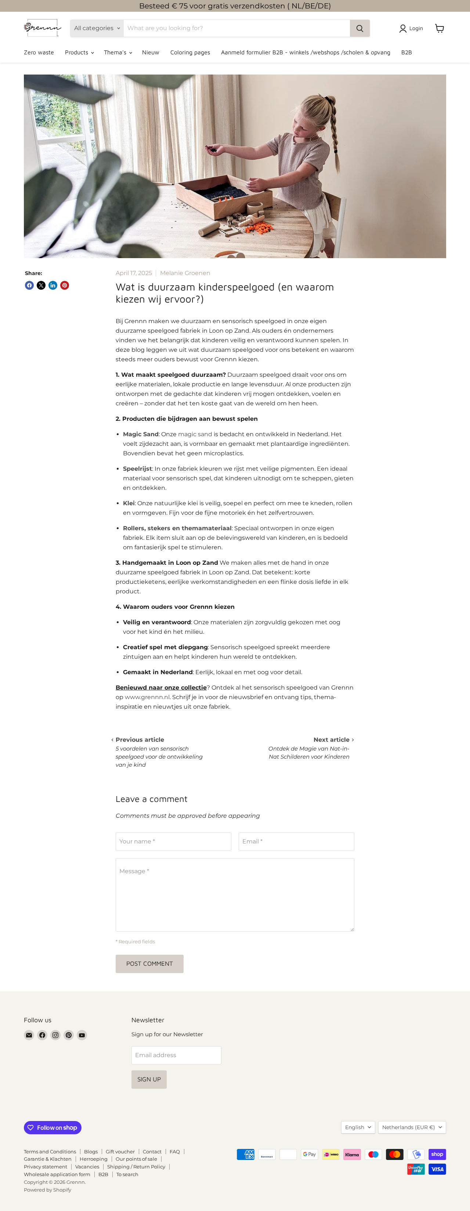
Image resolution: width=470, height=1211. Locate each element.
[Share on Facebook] (29, 285)
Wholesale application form (57, 1174)
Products (77, 52)
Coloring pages (190, 52)
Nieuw (150, 52)
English (354, 1127)
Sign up (149, 1079)
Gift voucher (120, 1151)
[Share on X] (41, 285)
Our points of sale (136, 1159)
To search (127, 1174)
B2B (406, 52)
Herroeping (94, 1159)
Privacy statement (45, 1167)
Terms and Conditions (50, 1151)
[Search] (360, 28)
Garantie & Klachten (48, 1159)
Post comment (149, 963)
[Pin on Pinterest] (64, 285)
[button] (412, 28)
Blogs (91, 1151)
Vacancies (87, 1167)
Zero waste (39, 52)
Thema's (116, 52)
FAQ (175, 1151)
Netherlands (408, 1127)
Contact (152, 1151)
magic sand (195, 434)
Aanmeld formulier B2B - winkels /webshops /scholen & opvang (305, 52)
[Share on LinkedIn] (52, 285)
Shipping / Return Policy (136, 1167)
